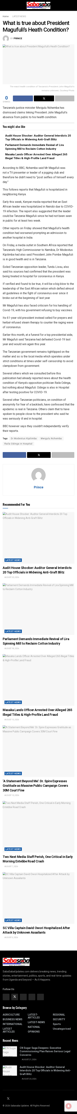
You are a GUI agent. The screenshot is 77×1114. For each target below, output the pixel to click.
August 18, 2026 (11, 648)
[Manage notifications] (68, 1106)
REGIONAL (59, 1014)
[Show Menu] (4, 5)
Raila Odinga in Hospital (18, 443)
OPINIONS (34, 1031)
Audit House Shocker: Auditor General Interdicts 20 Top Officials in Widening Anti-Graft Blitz (45, 1071)
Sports (57, 1024)
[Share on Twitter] (44, 98)
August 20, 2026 (11, 577)
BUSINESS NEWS (12, 1019)
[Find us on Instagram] (23, 997)
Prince (18, 38)
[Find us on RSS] (17, 1099)
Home (6, 16)
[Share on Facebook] (23, 98)
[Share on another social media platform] (64, 98)
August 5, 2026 (11, 937)
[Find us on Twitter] (14, 997)
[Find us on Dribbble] (40, 997)
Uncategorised (62, 1028)
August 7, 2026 (11, 866)
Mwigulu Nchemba (51, 438)
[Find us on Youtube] (13, 1099)
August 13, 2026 (11, 720)
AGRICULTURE (11, 1014)
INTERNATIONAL (12, 1024)
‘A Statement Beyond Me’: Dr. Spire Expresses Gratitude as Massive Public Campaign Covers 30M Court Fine (35, 785)
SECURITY (59, 1019)
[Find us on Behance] (31, 997)
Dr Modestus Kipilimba (24, 438)
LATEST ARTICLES (9, 1030)
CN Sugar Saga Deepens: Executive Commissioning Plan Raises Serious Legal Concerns (45, 1051)
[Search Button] (72, 5)
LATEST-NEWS (19, 16)
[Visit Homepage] (38, 5)
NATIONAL (34, 1027)
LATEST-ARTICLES (34, 1016)
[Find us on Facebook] (6, 997)
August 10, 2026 (11, 795)
